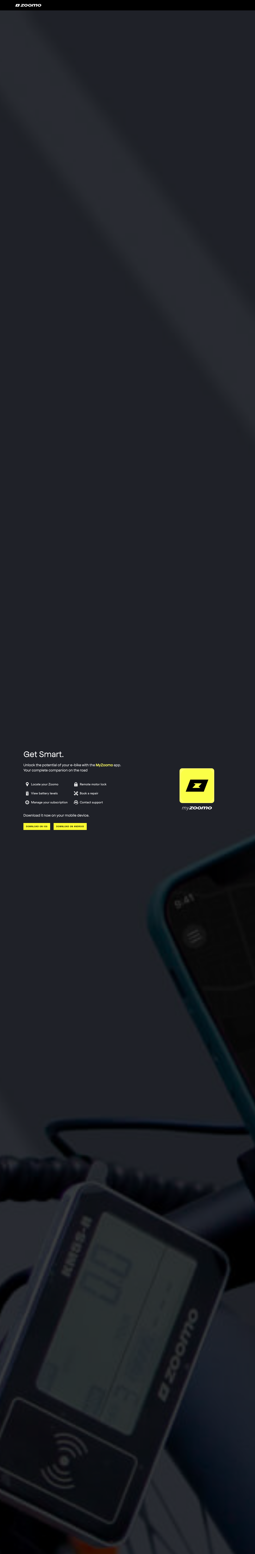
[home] (28, 5)
